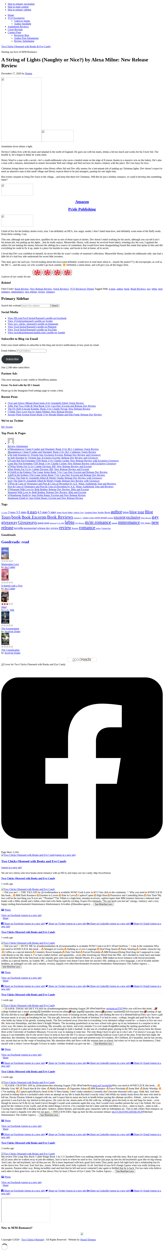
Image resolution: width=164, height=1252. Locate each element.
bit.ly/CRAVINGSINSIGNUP (127, 1111)
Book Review (22, 289)
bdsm (126, 512)
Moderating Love (10, 564)
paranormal (30, 528)
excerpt (120, 517)
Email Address (9, 350)
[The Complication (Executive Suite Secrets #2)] (5, 644)
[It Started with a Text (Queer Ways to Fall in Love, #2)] (5, 579)
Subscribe (12, 359)
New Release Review (41, 289)
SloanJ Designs (88, 1239)
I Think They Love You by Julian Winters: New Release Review (40, 411)
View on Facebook (21, 915)
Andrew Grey (78, 512)
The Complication (10, 650)
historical (53, 523)
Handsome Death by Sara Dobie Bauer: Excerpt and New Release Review (45, 498)
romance (50, 291)
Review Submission (18, 446)
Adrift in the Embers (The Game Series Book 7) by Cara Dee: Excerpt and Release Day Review (56, 475)
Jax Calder (9, 567)
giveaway (9, 522)
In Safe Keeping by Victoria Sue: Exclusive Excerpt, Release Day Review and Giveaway (53, 457)
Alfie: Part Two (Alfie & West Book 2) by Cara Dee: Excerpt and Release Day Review (52, 406)
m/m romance (98, 522)
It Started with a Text (11, 585)
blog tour (136, 511)
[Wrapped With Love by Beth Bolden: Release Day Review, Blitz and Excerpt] (48, 489)
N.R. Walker (145, 523)
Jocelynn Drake (12, 631)
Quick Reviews (61, 289)
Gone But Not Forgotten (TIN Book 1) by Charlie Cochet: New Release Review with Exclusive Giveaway (62, 463)
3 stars (12, 512)
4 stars (112, 289)
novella (18, 528)
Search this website (11, 305)
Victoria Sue (106, 528)
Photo (8, 909)
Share (5, 918)
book (126, 289)
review (41, 291)
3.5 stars (21, 512)
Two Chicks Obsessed (32, 1239)
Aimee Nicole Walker (65, 512)
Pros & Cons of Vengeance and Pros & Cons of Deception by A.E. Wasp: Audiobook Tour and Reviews (60, 486)
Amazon (82, 202)
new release (31, 291)
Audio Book (104, 512)
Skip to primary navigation (21, 4)
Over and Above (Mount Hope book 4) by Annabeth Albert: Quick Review (46, 403)
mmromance (17, 291)
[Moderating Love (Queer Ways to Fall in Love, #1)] (5, 558)
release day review (47, 528)
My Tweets (7, 427)
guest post (43, 522)
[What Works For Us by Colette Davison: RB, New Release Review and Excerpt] (50, 466)
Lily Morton (79, 523)
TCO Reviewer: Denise (82, 289)
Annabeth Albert (91, 512)
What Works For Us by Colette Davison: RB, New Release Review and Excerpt (48, 469)
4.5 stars (42, 512)
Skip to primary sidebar (19, 9)
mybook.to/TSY (114, 1008)
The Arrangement (10, 628)
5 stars (52, 512)
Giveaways (27, 522)
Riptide (75, 528)
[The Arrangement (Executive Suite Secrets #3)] (5, 622)
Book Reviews (138, 289)
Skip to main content (18, 6)
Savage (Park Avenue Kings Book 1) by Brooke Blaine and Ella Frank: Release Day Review (55, 414)
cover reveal (100, 517)
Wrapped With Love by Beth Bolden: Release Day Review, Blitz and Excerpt (47, 492)
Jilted (4, 607)
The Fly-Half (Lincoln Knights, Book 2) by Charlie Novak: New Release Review (49, 408)
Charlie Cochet (88, 518)
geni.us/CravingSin (102, 1085)
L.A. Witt (60, 523)
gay (148, 289)
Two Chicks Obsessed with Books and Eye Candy (28, 878)
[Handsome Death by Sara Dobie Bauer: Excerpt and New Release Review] (47, 495)
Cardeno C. (78, 518)
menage (114, 523)
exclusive (133, 517)
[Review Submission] (11, 443)
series (98, 528)
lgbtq (154, 289)
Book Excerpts (34, 517)
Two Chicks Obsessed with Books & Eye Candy (26, 46)
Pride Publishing (82, 209)
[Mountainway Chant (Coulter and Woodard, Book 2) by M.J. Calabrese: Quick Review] (53, 449)
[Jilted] (5, 601)
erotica (110, 518)
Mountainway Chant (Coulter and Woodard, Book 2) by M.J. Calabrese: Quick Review (52, 452)
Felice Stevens (146, 518)
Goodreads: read (15, 542)
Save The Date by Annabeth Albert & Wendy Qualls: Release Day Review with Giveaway (54, 480)
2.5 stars (4, 512)
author (120, 289)
